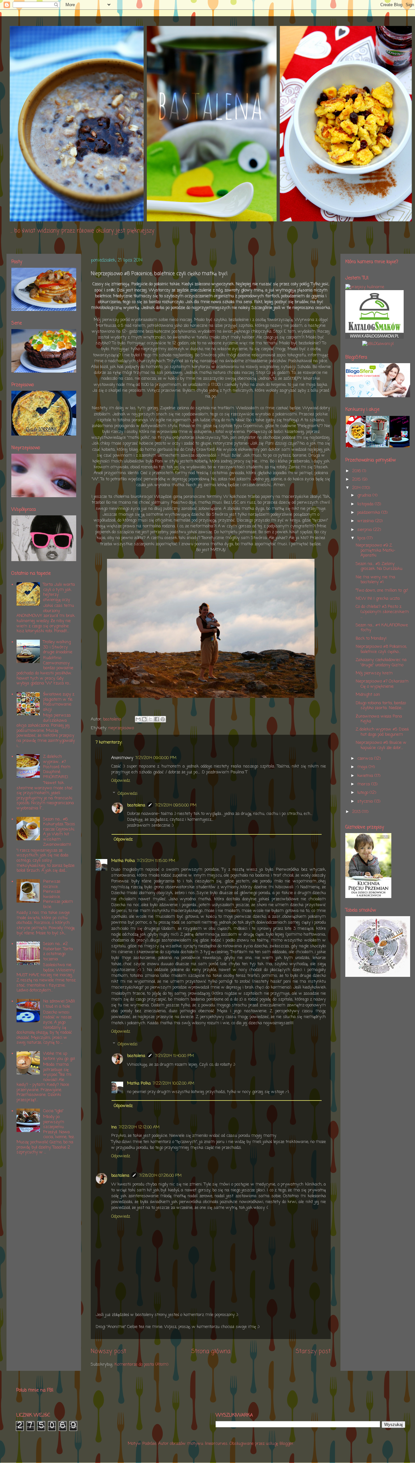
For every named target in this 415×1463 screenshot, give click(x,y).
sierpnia (365, 530)
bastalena (136, 805)
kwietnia (365, 776)
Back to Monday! (371, 638)
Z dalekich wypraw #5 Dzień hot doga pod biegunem (382, 732)
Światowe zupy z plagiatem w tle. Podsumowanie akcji (58, 702)
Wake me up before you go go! (59, 1056)
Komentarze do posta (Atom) (141, 1364)
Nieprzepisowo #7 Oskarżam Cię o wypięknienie (382, 684)
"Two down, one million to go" (382, 590)
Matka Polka (123, 861)
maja (363, 767)
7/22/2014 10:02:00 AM (173, 1083)
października (369, 513)
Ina (114, 1127)
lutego (363, 793)
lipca (362, 538)
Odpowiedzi (127, 794)
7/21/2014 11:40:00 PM (174, 1056)
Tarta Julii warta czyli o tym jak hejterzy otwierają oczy (59, 592)
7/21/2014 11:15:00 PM (156, 861)
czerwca (365, 759)
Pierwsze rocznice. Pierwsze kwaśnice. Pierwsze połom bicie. (58, 894)
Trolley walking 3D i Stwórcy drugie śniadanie (57, 647)
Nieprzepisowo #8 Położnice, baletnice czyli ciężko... (381, 649)
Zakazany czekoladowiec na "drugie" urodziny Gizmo (381, 662)
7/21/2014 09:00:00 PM (155, 758)
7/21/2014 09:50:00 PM (175, 805)
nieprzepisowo (121, 728)
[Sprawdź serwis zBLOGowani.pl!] (378, 344)
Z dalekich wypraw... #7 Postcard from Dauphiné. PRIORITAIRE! (56, 767)
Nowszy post (108, 1351)
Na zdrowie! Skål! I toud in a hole (59, 1004)
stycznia (365, 801)
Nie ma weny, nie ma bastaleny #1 (375, 579)
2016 (357, 471)
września (366, 521)
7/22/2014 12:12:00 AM (139, 1127)
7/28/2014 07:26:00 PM (160, 1176)
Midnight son (368, 695)
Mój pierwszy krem (374, 673)
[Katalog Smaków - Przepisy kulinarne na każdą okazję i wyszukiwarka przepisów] (374, 338)
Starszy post (313, 1351)
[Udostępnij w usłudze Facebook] (156, 719)
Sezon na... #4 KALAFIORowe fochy (382, 627)
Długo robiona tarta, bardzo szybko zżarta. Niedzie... (381, 705)
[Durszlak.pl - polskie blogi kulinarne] (364, 287)
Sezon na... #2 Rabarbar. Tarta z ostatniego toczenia (58, 951)
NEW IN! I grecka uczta (378, 599)
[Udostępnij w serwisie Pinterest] (163, 719)
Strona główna (211, 1351)
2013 (357, 812)
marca (364, 784)
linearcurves (216, 1444)
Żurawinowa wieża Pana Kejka (379, 719)
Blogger (286, 1444)
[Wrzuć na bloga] (144, 719)
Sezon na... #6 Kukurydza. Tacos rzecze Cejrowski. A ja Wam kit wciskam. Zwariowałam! (59, 832)
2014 (357, 488)
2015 (357, 479)
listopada (366, 504)
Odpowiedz (120, 781)
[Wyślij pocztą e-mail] (138, 719)
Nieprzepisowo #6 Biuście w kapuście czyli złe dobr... (381, 745)
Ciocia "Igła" (53, 1111)
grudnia (365, 495)
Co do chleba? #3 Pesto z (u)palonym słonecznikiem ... (382, 612)
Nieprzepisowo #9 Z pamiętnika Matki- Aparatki (375, 550)
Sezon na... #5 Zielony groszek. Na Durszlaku (379, 566)
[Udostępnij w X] (150, 719)
